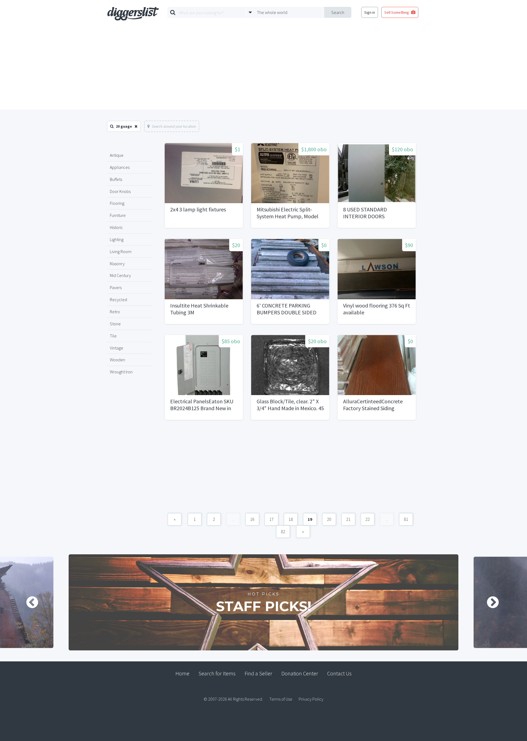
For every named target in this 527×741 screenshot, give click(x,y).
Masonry (117, 263)
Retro (115, 311)
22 (367, 519)
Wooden (117, 359)
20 (329, 519)
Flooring (117, 203)
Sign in (369, 12)
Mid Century (120, 275)
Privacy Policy (311, 699)
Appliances (120, 167)
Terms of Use (280, 699)
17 (271, 519)
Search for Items (217, 673)
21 (348, 519)
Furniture (118, 215)
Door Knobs (120, 191)
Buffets (116, 179)
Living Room (120, 251)
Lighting (117, 239)
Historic (116, 227)
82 (283, 531)
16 (252, 519)
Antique (117, 155)
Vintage (116, 348)
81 (406, 519)
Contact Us (339, 673)
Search (337, 12)
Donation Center (299, 673)
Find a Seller (258, 673)
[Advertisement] (263, 68)
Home (182, 673)
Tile (113, 336)
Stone (115, 323)
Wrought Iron (121, 371)
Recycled (118, 299)
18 (290, 519)
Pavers (116, 287)
